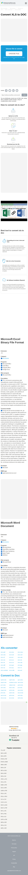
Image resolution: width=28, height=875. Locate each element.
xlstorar (3, 667)
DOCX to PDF (4, 808)
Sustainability (14, 863)
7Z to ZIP (3, 750)
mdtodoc (20, 695)
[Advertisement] (14, 490)
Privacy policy (14, 847)
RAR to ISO (3, 776)
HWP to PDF (4, 828)
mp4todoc (12, 679)
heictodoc (12, 687)
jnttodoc (3, 692)
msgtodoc (3, 690)
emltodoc (11, 690)
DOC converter (9, 9)
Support (14, 851)
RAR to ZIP (3, 767)
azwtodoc (20, 682)
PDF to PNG (3, 813)
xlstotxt (11, 657)
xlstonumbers (4, 670)
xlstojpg (20, 665)
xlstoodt (11, 654)
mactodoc (20, 692)
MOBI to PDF (4, 785)
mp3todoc (3, 679)
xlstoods (20, 657)
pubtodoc (20, 685)
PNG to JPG (3, 793)
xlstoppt (11, 665)
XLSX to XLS (4, 802)
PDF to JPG (3, 810)
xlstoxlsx (3, 654)
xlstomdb (11, 670)
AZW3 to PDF (4, 790)
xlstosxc (11, 660)
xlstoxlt (3, 662)
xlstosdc (20, 662)
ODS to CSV (4, 825)
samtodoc (3, 695)
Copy (24, 95)
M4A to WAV (4, 773)
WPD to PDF (4, 822)
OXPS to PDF (4, 819)
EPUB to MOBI (4, 761)
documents (6, 358)
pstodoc (20, 687)
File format (14, 844)
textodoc (11, 698)
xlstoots (3, 660)
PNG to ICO (3, 816)
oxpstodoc (3, 682)
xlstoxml (20, 654)
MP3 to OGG (4, 770)
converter (9, 647)
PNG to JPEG (4, 796)
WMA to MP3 (4, 764)
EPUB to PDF (4, 759)
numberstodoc (13, 682)
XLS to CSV (3, 799)
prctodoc (3, 685)
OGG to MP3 (4, 787)
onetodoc (20, 690)
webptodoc (12, 685)
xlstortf (3, 657)
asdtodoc (11, 692)
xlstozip (11, 667)
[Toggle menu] (26, 3)
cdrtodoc (3, 687)
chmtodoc (3, 698)
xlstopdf (3, 652)
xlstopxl (20, 670)
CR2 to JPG (3, 782)
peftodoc (11, 695)
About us (14, 840)
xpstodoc (20, 679)
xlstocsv (11, 662)
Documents (12, 8)
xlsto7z (20, 667)
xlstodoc (11, 652)
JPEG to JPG (4, 779)
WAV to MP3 (4, 753)
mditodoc (20, 698)
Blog (14, 866)
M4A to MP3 (3, 756)
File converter (4, 8)
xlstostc (20, 660)
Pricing (14, 859)
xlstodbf (3, 665)
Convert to (10, 675)
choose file (14, 53)
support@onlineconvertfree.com (14, 870)
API (14, 855)
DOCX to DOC (4, 805)
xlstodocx (20, 652)
